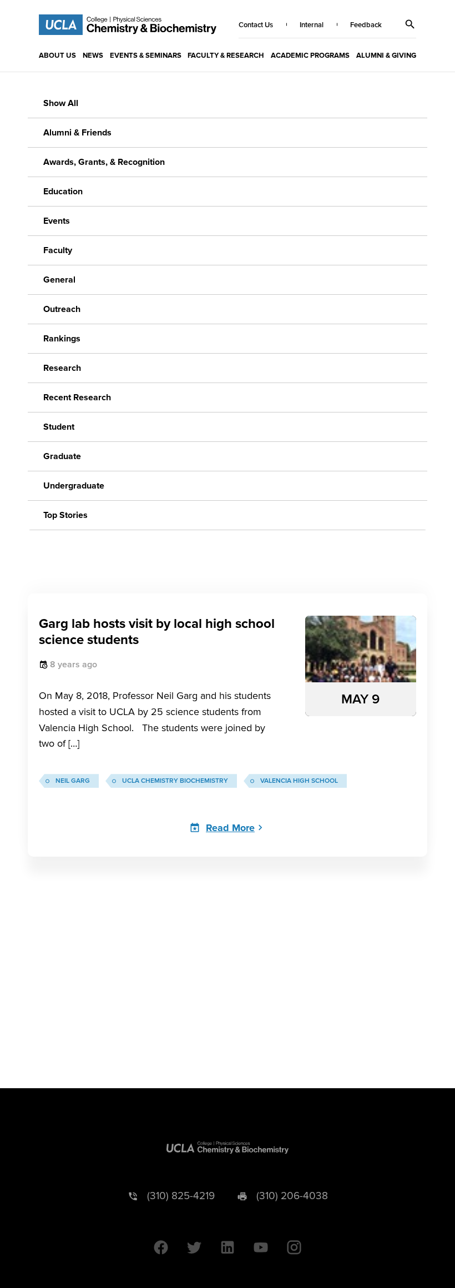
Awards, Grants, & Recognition (104, 162)
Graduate (62, 456)
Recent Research (77, 397)
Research (62, 368)
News (93, 55)
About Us (57, 55)
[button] (410, 24)
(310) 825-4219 (181, 1196)
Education (63, 191)
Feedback (366, 25)
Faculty (57, 250)
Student (58, 426)
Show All (60, 103)
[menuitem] (57, 55)
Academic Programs (310, 55)
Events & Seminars (145, 55)
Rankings (61, 338)
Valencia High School (299, 781)
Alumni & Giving (386, 55)
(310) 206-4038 (292, 1196)
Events (56, 221)
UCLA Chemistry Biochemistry (175, 781)
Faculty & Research (226, 55)
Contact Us (256, 25)
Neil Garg (72, 781)
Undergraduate (73, 485)
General (59, 279)
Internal (311, 25)
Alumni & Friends (77, 132)
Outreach (61, 309)
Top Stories (65, 515)
